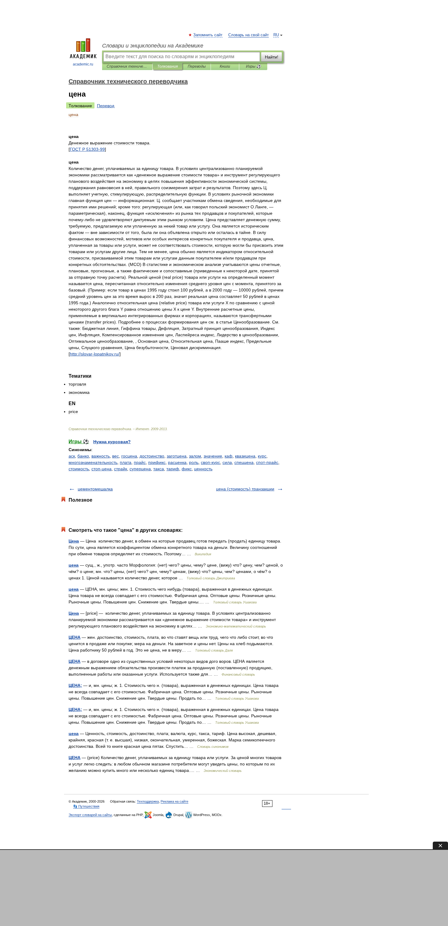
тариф (172, 468)
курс (262, 456)
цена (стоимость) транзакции (245, 488)
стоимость (79, 468)
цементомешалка (95, 488)
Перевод (105, 105)
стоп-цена (101, 468)
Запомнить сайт (208, 35)
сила (227, 462)
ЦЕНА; (75, 685)
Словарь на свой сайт (248, 35)
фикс (187, 468)
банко (83, 456)
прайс (140, 462)
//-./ (94, 354)
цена (74, 565)
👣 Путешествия (86, 806)
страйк (120, 468)
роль (193, 462)
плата (125, 462)
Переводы (197, 66)
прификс (156, 462)
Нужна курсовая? (112, 441)
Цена (74, 541)
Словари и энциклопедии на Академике (152, 46)
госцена (129, 456)
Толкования (167, 66)
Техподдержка (148, 801)
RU (276, 35)
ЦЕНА (74, 637)
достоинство (152, 456)
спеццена (244, 462)
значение (213, 456)
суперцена (140, 468)
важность (100, 456)
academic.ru (83, 64)
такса (158, 468)
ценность (203, 468)
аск (72, 456)
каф (229, 456)
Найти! (271, 57)
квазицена (245, 456)
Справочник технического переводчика (127, 66)
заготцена (177, 456)
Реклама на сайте (174, 801)
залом (195, 456)
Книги (225, 66)
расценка (177, 462)
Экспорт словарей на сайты (90, 815)
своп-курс (210, 462)
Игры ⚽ (253, 66)
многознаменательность (93, 462)
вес (115, 456)
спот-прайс (267, 462)
